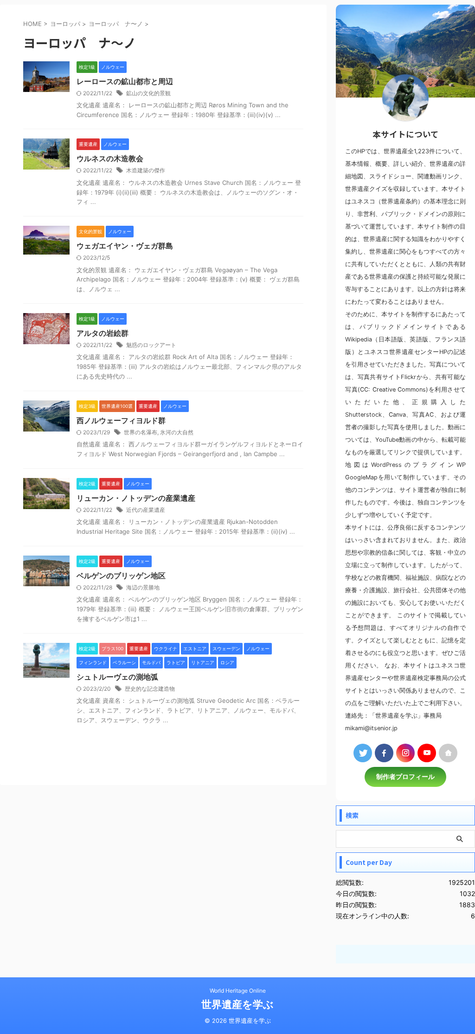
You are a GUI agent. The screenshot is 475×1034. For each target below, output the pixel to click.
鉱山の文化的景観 (148, 93)
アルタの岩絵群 (102, 333)
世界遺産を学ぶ (237, 1004)
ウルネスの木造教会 (110, 158)
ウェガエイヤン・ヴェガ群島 (125, 245)
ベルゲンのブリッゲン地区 (121, 575)
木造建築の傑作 (145, 170)
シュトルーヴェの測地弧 (117, 676)
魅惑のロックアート (151, 344)
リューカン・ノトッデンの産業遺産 (136, 498)
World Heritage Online (238, 990)
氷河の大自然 (176, 432)
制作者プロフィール (405, 776)
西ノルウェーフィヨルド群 (121, 420)
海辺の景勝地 (143, 587)
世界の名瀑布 (140, 432)
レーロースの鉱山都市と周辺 (125, 81)
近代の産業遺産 (145, 509)
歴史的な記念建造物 (150, 688)
